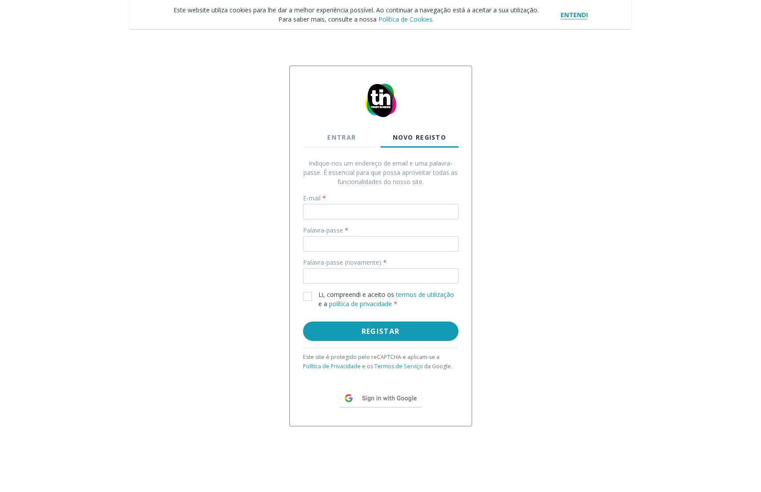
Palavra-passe (325, 230)
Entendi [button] (574, 15)
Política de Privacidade (332, 366)
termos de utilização (425, 294)
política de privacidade (361, 304)
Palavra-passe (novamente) (345, 262)
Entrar (341, 137)
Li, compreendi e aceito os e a (386, 299)
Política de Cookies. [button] (406, 19)
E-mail (314, 198)
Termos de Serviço (398, 366)
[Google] (381, 397)
